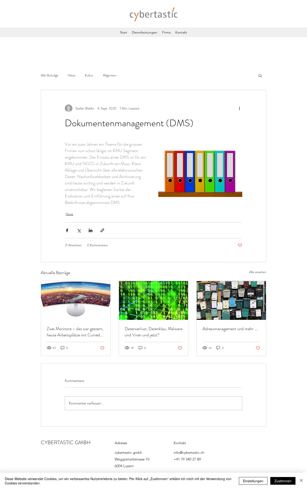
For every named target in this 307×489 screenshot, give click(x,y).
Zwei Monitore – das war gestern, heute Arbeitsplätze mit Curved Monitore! (75, 332)
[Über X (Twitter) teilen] (79, 230)
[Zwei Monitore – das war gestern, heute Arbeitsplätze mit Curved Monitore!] (75, 300)
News (71, 75)
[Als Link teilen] (102, 230)
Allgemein (109, 75)
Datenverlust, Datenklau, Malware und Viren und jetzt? (153, 332)
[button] (260, 75)
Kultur (89, 75)
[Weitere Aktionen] (239, 108)
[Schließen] (301, 481)
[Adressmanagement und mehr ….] (231, 300)
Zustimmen (282, 480)
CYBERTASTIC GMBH (66, 442)
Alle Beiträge (49, 75)
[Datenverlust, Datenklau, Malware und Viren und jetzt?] (153, 300)
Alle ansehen (257, 272)
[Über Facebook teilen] (67, 230)
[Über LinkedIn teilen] (90, 230)
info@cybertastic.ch (189, 452)
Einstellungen (253, 480)
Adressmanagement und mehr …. (230, 329)
